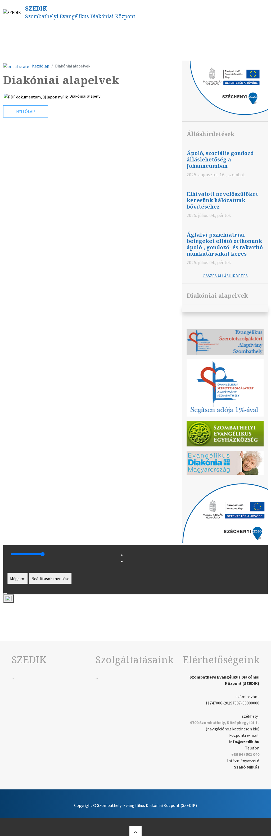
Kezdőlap (40, 66)
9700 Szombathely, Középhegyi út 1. (224, 722)
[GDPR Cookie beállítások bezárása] (5, 593)
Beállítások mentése (50, 578)
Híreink (34, 33)
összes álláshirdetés (225, 275)
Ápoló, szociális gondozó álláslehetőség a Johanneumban (220, 159)
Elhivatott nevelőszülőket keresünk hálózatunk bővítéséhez (222, 200)
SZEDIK (36, 8)
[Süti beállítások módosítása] (8, 598)
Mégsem (17, 578)
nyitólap (25, 111)
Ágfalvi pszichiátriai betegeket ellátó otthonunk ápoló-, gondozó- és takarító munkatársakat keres (225, 244)
